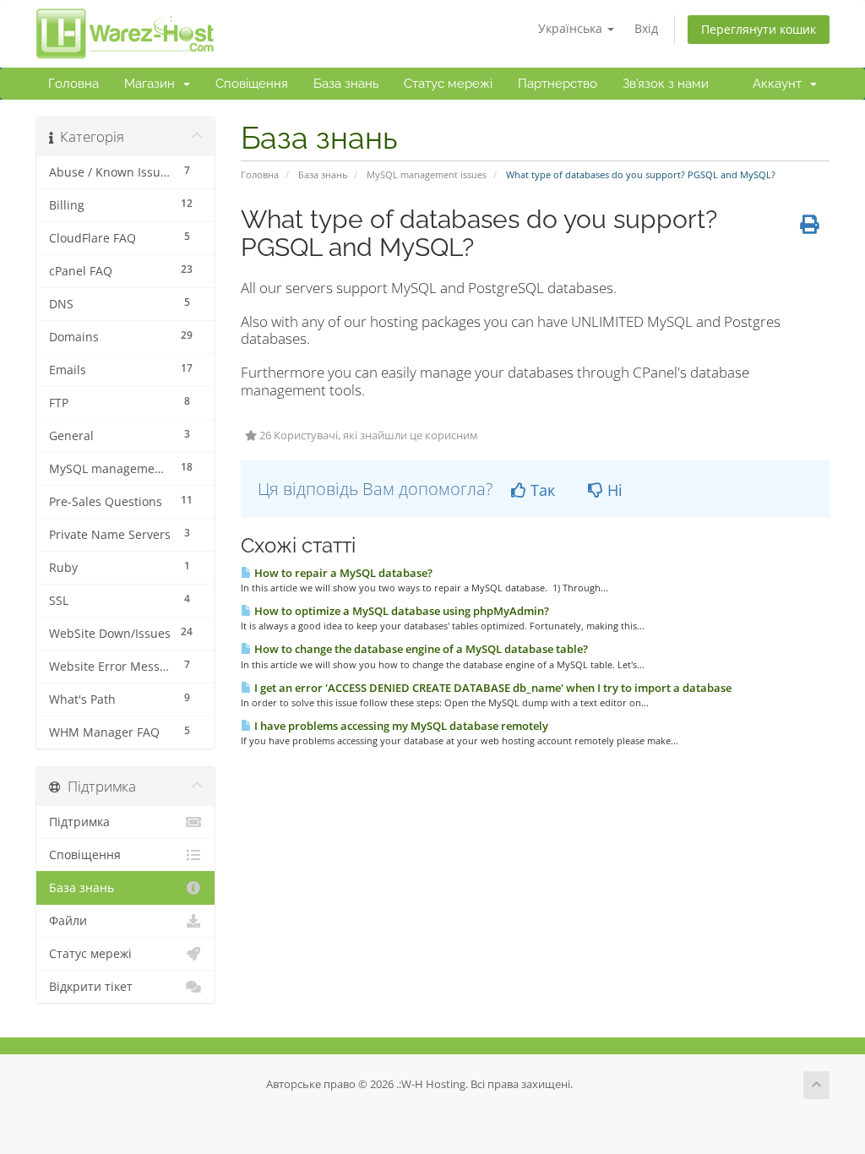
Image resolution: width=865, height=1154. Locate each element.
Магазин (153, 83)
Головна (73, 83)
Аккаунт (780, 83)
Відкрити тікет (91, 986)
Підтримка (79, 822)
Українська (572, 28)
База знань (345, 83)
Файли (68, 920)
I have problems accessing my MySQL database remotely (400, 725)
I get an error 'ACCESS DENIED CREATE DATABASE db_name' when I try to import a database (492, 687)
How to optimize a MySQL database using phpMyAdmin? (400, 610)
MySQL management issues (427, 174)
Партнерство (557, 83)
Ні (613, 490)
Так (540, 490)
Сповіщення (251, 83)
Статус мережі (448, 83)
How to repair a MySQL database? (342, 572)
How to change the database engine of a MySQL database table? (420, 648)
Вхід (646, 28)
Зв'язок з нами (666, 83)
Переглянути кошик (758, 29)
